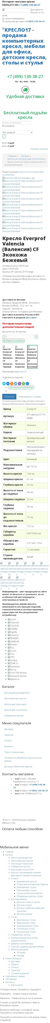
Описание (9, 396)
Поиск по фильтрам (14, 752)
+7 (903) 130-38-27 (35, 21)
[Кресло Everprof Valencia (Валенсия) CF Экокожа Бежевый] (18, 177)
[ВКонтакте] (8, 383)
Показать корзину (39, 148)
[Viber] (19, 383)
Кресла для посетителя (15, 709)
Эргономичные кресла (15, 698)
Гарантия (8, 735)
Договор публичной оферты (18, 766)
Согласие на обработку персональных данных (23, 759)
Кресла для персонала (15, 704)
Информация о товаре (30, 396)
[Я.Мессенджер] (4, 383)
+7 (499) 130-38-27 (29, 5)
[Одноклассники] (11, 383)
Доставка (31, 317)
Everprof (22, 371)
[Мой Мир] (27, 383)
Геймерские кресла (13, 715)
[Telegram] (15, 383)
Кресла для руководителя (16, 692)
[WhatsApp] (23, 383)
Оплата (8, 740)
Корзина (8, 746)
